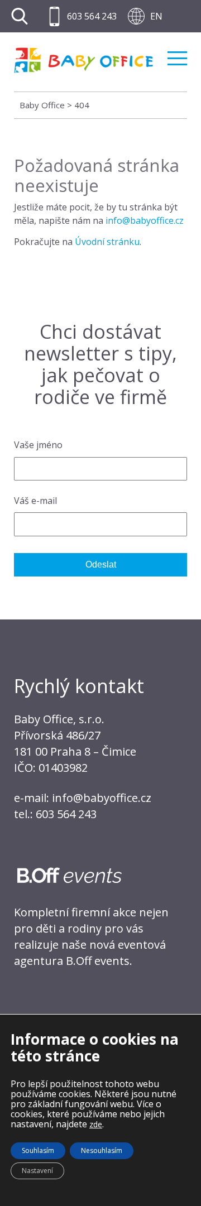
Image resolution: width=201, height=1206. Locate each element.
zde (95, 1124)
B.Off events (98, 960)
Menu (177, 54)
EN (156, 16)
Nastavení (37, 1170)
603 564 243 (92, 16)
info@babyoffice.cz (145, 220)
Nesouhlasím (101, 1150)
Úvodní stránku (107, 242)
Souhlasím (38, 1150)
